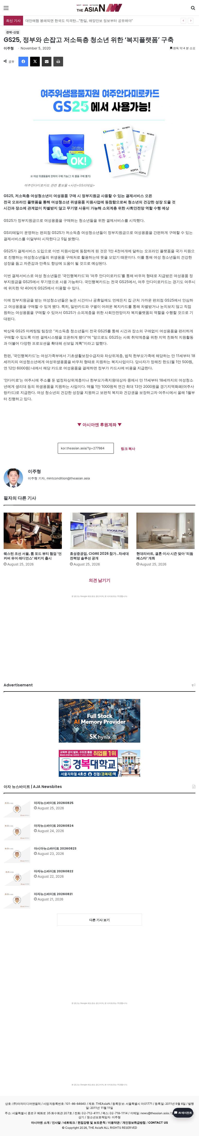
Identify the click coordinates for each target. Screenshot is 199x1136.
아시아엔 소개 (40, 1122)
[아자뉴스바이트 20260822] (17, 877)
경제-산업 (12, 32)
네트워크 (69, 1122)
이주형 (9, 48)
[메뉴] (6, 9)
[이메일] (46, 61)
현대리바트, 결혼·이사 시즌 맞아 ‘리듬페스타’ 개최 (164, 556)
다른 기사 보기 (99, 920)
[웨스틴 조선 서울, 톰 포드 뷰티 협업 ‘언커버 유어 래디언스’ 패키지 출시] (33, 531)
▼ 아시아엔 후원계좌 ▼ (99, 424)
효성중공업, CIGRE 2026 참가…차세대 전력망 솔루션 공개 (99, 556)
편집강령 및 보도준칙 (92, 1122)
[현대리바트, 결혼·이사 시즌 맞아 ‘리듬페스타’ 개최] (165, 531)
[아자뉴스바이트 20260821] (17, 900)
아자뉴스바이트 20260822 (53, 871)
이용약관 (114, 1122)
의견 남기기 (99, 580)
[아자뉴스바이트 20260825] (17, 809)
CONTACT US (158, 1122)
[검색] (193, 9)
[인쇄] (58, 61)
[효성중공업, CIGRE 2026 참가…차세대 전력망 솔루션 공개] (99, 531)
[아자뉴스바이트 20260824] (17, 831)
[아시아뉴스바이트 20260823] (17, 854)
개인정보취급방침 (134, 1122)
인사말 (56, 1122)
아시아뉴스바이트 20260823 (55, 848)
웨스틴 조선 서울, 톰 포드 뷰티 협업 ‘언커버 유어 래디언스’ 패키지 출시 (33, 556)
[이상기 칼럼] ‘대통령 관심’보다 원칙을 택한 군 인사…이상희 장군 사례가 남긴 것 (86, 20)
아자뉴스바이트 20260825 (54, 803)
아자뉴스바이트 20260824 (54, 825)
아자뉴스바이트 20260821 (53, 894)
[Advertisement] (99, 634)
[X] (35, 61)
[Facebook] (23, 61)
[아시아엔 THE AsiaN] (99, 7)
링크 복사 (128, 448)
